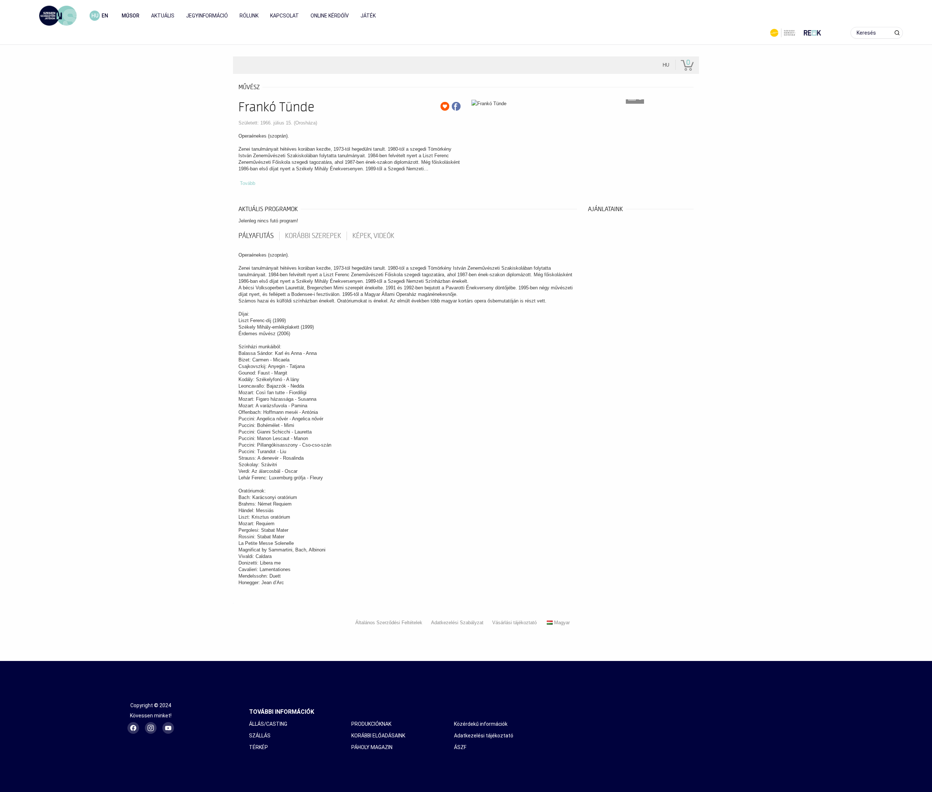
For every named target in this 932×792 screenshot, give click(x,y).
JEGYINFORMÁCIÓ (207, 16)
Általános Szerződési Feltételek (388, 622)
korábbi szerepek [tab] (313, 236)
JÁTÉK (368, 16)
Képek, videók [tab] (373, 236)
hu (94, 16)
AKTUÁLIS (162, 16)
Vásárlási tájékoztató (514, 622)
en (105, 16)
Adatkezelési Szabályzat (457, 622)
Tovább (247, 183)
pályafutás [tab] (256, 236)
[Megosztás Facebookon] (456, 106)
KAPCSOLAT (284, 16)
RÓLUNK (249, 16)
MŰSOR (130, 16)
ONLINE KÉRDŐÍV (330, 16)
